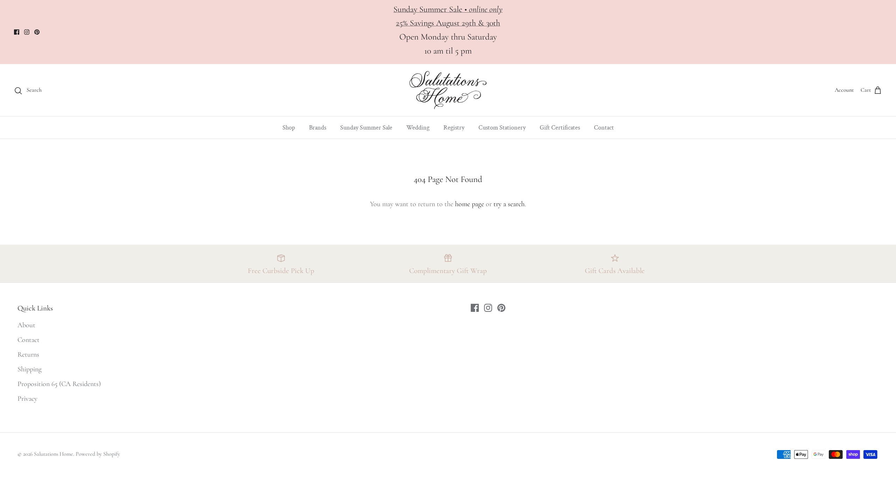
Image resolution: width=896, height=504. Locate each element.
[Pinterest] (37, 32)
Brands (317, 128)
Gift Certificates (560, 128)
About (26, 325)
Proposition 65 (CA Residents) (59, 384)
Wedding (417, 128)
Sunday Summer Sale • (448, 9)
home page (469, 204)
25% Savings (416, 23)
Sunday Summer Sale (366, 128)
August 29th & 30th (468, 23)
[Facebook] (16, 32)
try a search (509, 204)
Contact (604, 128)
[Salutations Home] (448, 90)
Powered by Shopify (98, 453)
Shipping (30, 369)
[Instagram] (26, 32)
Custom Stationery (502, 128)
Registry (453, 128)
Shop (288, 128)
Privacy (27, 398)
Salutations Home (53, 453)
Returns (28, 354)
